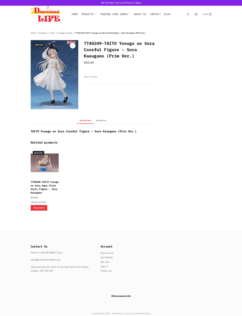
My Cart (105, 262)
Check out (106, 270)
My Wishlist (107, 257)
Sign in (104, 266)
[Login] (196, 14)
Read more (38, 207)
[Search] (188, 14)
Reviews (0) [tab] (101, 120)
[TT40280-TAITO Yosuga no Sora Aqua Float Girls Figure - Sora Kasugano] (45, 163)
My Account (107, 253)
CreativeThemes (142, 313)
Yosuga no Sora (38, 202)
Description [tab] (85, 120)
